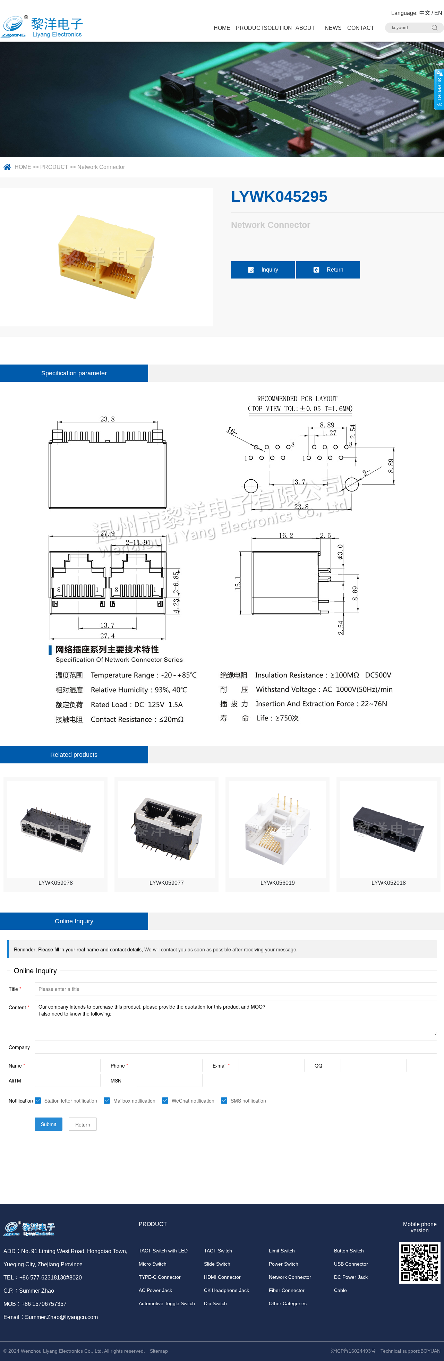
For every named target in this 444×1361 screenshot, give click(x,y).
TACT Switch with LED (163, 1250)
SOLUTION (277, 28)
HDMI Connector (222, 1277)
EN (438, 13)
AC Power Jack (155, 1290)
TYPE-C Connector (160, 1277)
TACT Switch (218, 1250)
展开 (439, 89)
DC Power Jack (351, 1277)
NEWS (333, 28)
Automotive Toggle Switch (167, 1303)
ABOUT (305, 28)
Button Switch (349, 1250)
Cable (340, 1290)
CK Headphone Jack (226, 1290)
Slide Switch (217, 1264)
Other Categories (288, 1303)
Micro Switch (152, 1264)
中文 (424, 13)
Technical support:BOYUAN (411, 1351)
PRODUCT (250, 28)
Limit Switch (282, 1250)
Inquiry (270, 270)
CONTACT (360, 28)
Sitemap (159, 1351)
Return (335, 270)
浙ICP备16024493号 (353, 1351)
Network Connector (101, 167)
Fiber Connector (287, 1290)
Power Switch (283, 1264)
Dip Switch (215, 1303)
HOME (222, 28)
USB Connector (351, 1264)
